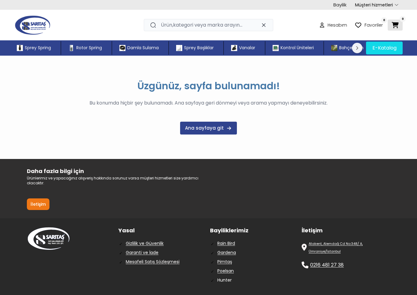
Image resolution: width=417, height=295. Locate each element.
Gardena (226, 252)
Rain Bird (226, 243)
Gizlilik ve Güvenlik (145, 243)
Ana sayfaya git (204, 128)
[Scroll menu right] (357, 48)
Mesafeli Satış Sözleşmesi (152, 262)
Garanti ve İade (142, 252)
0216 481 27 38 (327, 264)
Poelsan (225, 271)
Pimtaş (224, 262)
